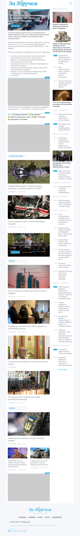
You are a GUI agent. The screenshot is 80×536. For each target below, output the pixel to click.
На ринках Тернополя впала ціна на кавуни (64, 265)
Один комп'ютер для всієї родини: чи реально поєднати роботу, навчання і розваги (65, 175)
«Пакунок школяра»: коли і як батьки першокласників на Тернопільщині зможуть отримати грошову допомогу (65, 335)
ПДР (35, 117)
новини (25, 119)
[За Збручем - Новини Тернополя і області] (23, 3)
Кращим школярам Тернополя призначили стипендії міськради (65, 275)
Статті (47, 517)
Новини (31, 517)
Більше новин (62, 369)
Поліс (40, 517)
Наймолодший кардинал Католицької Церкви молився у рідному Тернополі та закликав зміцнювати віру (65, 292)
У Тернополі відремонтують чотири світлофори (65, 351)
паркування (36, 114)
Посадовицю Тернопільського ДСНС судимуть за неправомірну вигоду (64, 59)
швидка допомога (21, 114)
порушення (14, 119)
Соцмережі (57, 517)
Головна (22, 517)
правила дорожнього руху (20, 117)
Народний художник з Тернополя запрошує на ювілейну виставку (65, 361)
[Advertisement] (29, 92)
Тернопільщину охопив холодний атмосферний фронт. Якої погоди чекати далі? (65, 232)
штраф (42, 117)
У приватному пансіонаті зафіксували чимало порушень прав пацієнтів (39, 463)
